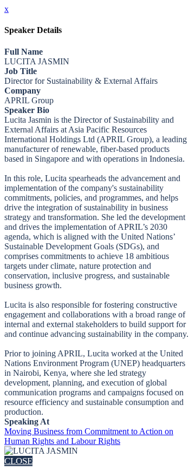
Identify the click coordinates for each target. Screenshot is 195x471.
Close (18, 461)
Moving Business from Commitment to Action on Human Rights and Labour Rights (88, 436)
